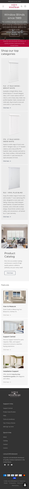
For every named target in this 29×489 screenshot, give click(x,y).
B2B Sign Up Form (8, 426)
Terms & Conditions (9, 419)
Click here (6, 108)
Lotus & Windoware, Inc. (13, 481)
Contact (5, 444)
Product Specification (9, 412)
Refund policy (15, 485)
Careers (5, 448)
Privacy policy (12, 483)
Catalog (5, 440)
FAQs (4, 415)
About (5, 437)
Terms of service (21, 483)
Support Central (8, 408)
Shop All (14, 34)
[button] (3, 6)
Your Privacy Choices (9, 423)
